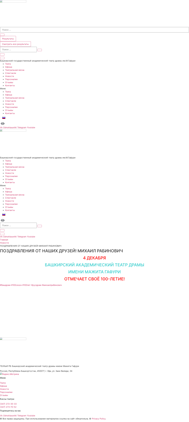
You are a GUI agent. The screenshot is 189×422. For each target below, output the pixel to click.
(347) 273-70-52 (8, 407)
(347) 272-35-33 (8, 404)
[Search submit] (2, 35)
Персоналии (11, 79)
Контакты (10, 85)
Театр (8, 63)
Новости (9, 76)
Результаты (8, 38)
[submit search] (39, 50)
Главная (4, 239)
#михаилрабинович (52, 285)
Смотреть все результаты (15, 44)
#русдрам (36, 285)
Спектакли (10, 73)
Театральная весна (14, 70)
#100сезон (16, 285)
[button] (94, 88)
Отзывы (9, 82)
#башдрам (5, 285)
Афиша (8, 67)
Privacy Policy (98, 418)
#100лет (26, 285)
